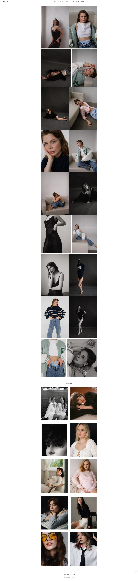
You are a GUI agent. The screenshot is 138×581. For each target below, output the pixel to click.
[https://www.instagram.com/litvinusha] (7, 1)
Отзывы (77, 1)
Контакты (83, 1)
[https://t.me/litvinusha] (3, 1)
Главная (54, 1)
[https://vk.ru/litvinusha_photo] (4, 1)
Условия (66, 1)
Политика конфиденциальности (69, 577)
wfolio (70, 579)
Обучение (72, 1)
